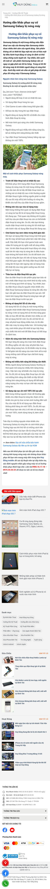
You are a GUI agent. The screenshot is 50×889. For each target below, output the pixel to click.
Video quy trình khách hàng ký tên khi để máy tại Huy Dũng (30, 764)
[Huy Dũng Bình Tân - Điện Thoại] (25, 4)
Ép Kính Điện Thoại (9, 617)
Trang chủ (7, 13)
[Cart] (47, 4)
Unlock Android (8, 644)
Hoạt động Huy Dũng (26, 617)
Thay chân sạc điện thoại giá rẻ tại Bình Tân (30, 667)
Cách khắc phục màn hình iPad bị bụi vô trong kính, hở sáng (33, 554)
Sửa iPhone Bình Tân (10, 640)
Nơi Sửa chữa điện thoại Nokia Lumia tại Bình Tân (30, 659)
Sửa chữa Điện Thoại (10, 635)
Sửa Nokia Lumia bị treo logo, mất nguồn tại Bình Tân (30, 681)
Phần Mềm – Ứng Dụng (11, 631)
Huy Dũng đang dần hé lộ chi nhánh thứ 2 (31, 732)
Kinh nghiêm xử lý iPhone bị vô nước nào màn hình (32, 593)
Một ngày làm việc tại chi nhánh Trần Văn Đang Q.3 (31, 724)
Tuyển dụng (38, 640)
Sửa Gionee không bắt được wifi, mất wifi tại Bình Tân (31, 702)
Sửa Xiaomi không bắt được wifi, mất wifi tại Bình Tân (31, 692)
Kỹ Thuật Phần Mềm (27, 626)
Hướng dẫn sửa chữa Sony (30, 622)
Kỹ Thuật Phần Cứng (10, 626)
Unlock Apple (21, 644)
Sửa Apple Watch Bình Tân (31, 631)
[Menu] (3, 4)
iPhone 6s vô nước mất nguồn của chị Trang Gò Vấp (29, 744)
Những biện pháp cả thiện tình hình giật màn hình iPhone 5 (32, 577)
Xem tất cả (43, 653)
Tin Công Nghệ (26, 640)
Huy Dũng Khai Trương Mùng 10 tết (28, 754)
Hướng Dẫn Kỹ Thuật (20, 13)
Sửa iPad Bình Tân (27, 635)
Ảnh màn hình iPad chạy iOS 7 (32, 510)
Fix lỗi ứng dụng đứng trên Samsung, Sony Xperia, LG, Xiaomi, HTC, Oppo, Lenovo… (31, 524)
